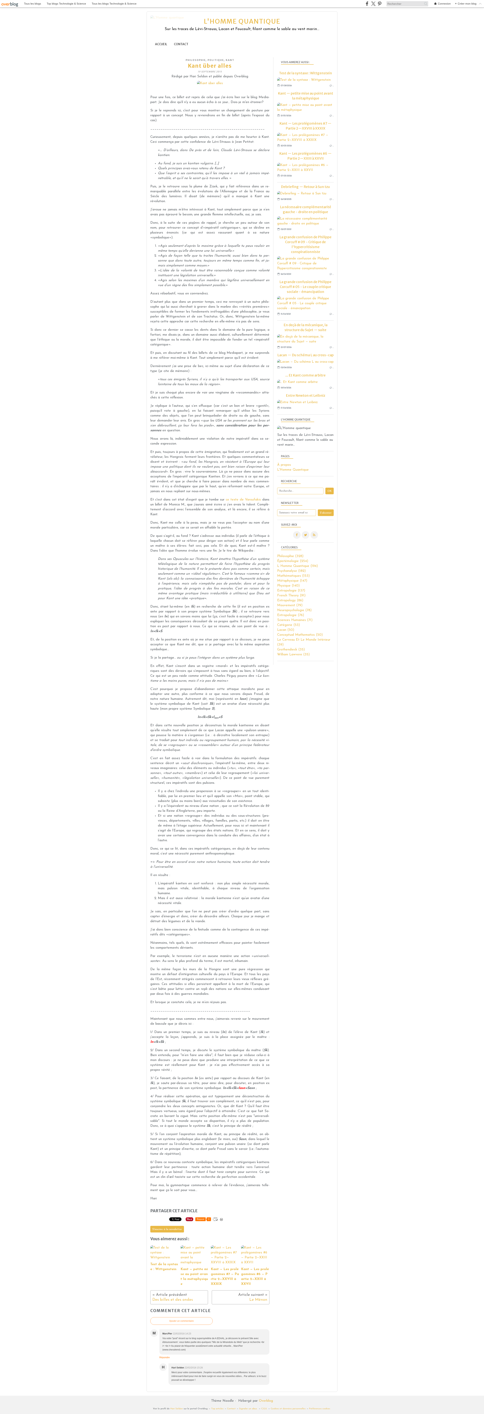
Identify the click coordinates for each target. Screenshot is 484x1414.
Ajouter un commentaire (181, 1321)
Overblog (266, 1401)
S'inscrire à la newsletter (167, 1229)
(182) (291, 571)
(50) (285, 630)
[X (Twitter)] (373, 4)
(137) (291, 590)
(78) (294, 610)
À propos (284, 465)
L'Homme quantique (242, 21)
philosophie (196, 60)
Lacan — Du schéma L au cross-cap (305, 355)
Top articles (217, 1409)
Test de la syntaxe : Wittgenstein (305, 73)
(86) (290, 600)
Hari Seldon (176, 1409)
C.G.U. (264, 1409)
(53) (288, 625)
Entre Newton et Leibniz (305, 395)
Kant (230, 60)
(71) (295, 620)
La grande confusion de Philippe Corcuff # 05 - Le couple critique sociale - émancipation (305, 287)
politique (216, 60)
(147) (292, 581)
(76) (290, 615)
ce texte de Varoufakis (243, 499)
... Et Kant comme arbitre (305, 375)
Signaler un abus (248, 1409)
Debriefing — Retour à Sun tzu (305, 187)
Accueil (161, 44)
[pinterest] (379, 4)
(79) (289, 605)
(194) (297, 566)
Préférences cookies (319, 1409)
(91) (291, 595)
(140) (288, 585)
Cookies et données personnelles (288, 1409)
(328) (290, 556)
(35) (291, 649)
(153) (293, 576)
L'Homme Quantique (293, 470)
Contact (181, 44)
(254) (292, 561)
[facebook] (367, 4)
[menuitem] (161, 44)
